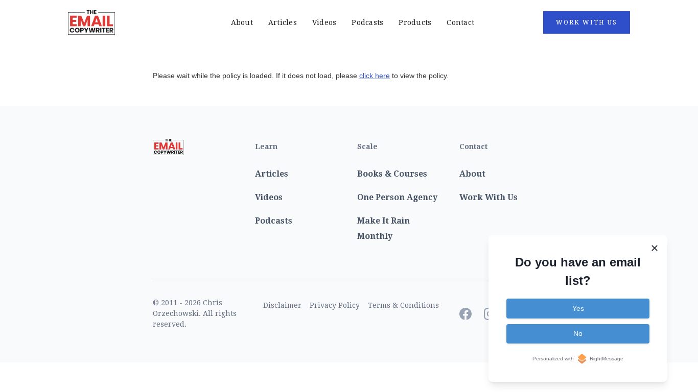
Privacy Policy (335, 305)
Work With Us (586, 22)
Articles (282, 22)
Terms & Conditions (403, 305)
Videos (324, 22)
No (578, 333)
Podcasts (367, 22)
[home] (126, 22)
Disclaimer (282, 305)
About (242, 22)
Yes (578, 308)
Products (415, 22)
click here (374, 75)
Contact (460, 22)
